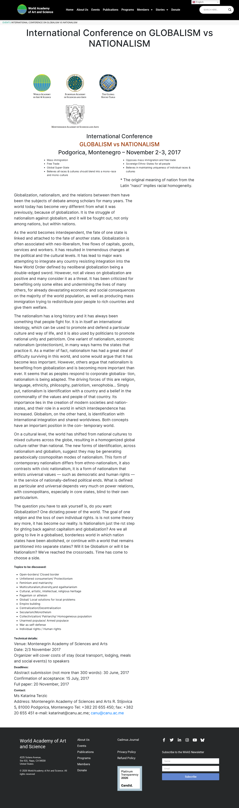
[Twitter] (172, 740)
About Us (82, 9)
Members (143, 9)
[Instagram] (187, 740)
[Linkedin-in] (179, 740)
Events (95, 9)
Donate (175, 9)
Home (69, 9)
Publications (110, 9)
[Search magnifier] (229, 9)
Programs (127, 9)
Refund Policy (126, 758)
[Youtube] (195, 740)
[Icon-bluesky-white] (202, 740)
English (199, 2)
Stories (160, 9)
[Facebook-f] (164, 740)
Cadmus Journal (128, 739)
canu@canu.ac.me (107, 713)
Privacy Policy (126, 752)
